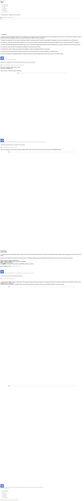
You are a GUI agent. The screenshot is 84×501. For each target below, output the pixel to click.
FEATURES (17, 272)
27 (3, 488)
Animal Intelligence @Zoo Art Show (13, 144)
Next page (7, 488)
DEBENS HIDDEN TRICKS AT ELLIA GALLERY (18, 62)
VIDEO (4, 9)
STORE (5, 8)
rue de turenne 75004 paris (39, 141)
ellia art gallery (31, 141)
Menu (2, 2)
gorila (24, 272)
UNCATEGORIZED (11, 59)
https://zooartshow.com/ (15, 266)
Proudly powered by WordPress (11, 499)
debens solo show (23, 141)
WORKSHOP (10, 487)
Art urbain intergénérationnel (19, 487)
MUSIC (4, 10)
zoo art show (31, 272)
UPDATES (5, 4)
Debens (5, 59)
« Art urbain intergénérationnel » (12, 276)
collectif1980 (16, 141)
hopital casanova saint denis (35, 487)
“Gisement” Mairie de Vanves (11, 14)
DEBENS (3, 499)
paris (27, 272)
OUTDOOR (5, 5)
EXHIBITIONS (10, 141)
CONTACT (5, 11)
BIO (4, 7)
